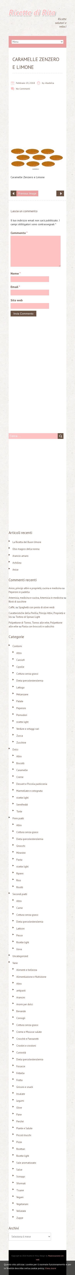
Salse (19, 1169)
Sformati (21, 1183)
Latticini (20, 928)
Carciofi (20, 660)
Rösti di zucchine (17, 601)
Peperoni (21, 708)
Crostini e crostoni (26, 1045)
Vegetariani (22, 1204)
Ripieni (19, 873)
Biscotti (20, 763)
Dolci (15, 749)
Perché (20, 1121)
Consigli (20, 1018)
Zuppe (19, 1218)
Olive (19, 1107)
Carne (19, 908)
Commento (19, 233)
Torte (19, 811)
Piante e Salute (24, 1128)
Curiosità (21, 1052)
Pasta (19, 859)
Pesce (19, 935)
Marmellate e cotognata (29, 790)
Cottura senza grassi (27, 673)
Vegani (19, 1197)
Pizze (19, 1142)
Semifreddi (22, 804)
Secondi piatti (19, 894)
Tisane (20, 1190)
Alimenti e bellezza (26, 970)
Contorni (17, 646)
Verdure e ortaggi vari (27, 728)
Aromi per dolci (24, 1004)
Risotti (19, 887)
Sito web (17, 300)
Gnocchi (20, 846)
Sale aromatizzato (26, 1162)
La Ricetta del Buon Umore (26, 542)
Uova (19, 949)
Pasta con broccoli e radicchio (38, 626)
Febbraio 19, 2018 (25, 83)
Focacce (20, 1066)
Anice (15, 569)
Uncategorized (20, 956)
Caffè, (12, 607)
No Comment (23, 88)
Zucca (19, 735)
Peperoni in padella (19, 592)
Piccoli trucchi (23, 1135)
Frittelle (20, 1073)
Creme (19, 777)
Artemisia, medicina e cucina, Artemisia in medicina (36, 597)
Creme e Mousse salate (29, 1032)
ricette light (22, 722)
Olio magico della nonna (25, 549)
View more (50, 1268)
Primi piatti (18, 818)
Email (15, 287)
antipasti (21, 990)
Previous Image (27, 193)
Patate (19, 701)
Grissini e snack (24, 1087)
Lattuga (20, 687)
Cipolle (20, 666)
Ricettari (20, 1149)
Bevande (21, 1011)
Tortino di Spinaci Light (28, 617)
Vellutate (21, 1211)
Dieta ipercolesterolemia (29, 680)
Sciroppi (20, 1176)
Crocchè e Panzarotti (27, 1038)
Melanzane (22, 694)
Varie (15, 963)
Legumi (20, 1100)
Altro (19, 653)
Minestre (21, 852)
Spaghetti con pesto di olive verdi (36, 607)
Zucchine (21, 742)
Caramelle (22, 770)
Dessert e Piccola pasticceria (31, 784)
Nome (16, 273)
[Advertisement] (37, 122)
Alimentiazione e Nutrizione (31, 976)
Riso (18, 880)
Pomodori (21, 715)
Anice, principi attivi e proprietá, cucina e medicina (35, 588)
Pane (19, 1114)
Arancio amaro (20, 556)
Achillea (16, 562)
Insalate (20, 1094)
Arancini (20, 997)
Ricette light (22, 942)
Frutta (19, 1080)
